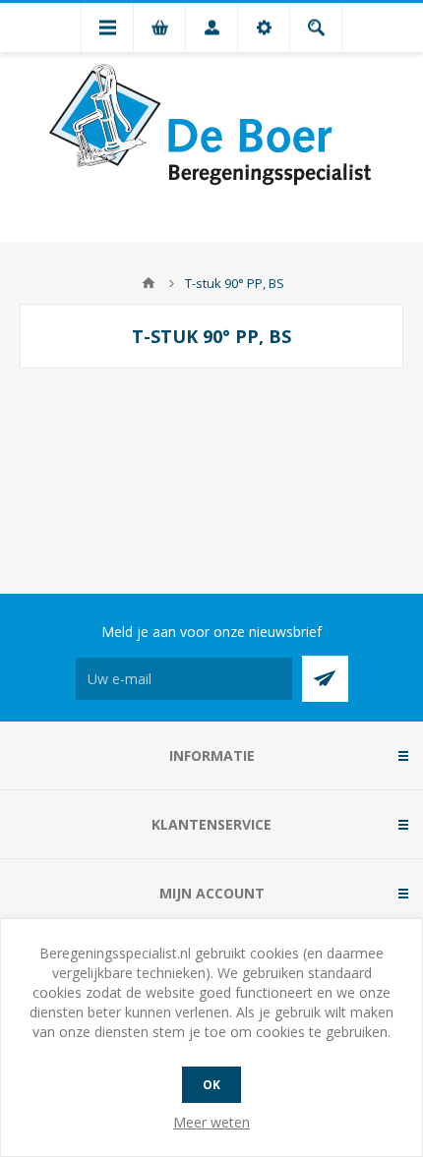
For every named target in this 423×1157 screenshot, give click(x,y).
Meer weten (211, 1122)
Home (148, 283)
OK (211, 1084)
